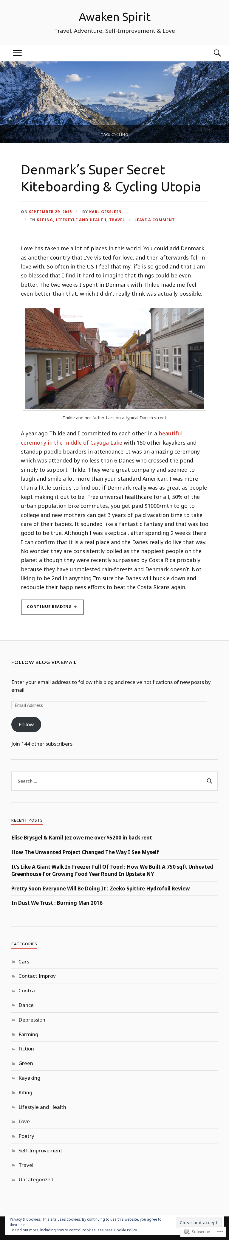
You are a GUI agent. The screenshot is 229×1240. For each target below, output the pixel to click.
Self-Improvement (40, 1150)
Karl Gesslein (105, 211)
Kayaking (29, 1077)
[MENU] (17, 53)
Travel (117, 219)
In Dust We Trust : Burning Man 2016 (57, 902)
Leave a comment (154, 219)
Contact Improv (37, 975)
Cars (23, 961)
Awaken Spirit (115, 16)
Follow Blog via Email (44, 662)
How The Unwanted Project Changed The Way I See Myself (85, 852)
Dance (26, 1005)
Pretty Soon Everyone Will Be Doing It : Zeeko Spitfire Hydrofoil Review (100, 888)
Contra (26, 990)
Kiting (45, 219)
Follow (26, 724)
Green (25, 1063)
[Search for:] (114, 781)
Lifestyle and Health (81, 219)
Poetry (26, 1135)
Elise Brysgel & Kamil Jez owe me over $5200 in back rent (81, 837)
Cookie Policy (125, 1230)
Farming (28, 1034)
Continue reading (47, 608)
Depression (31, 1019)
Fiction (26, 1048)
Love (24, 1121)
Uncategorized (35, 1179)
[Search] (212, 53)
